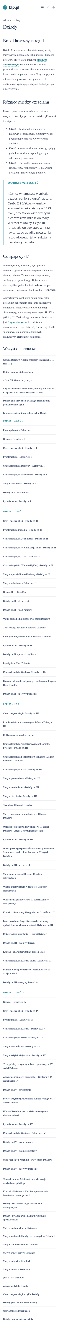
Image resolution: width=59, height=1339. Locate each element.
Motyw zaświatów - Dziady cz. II (19, 583)
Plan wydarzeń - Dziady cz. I (18, 430)
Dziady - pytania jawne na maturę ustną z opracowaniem (24, 1217)
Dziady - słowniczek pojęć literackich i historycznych (22, 1205)
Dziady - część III (13, 704)
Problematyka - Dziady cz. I (17, 456)
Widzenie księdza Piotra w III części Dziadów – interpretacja (27, 901)
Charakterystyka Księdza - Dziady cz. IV (24, 1028)
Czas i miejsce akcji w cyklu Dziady (21, 1294)
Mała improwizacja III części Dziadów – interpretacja (23, 876)
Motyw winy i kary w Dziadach (19, 1252)
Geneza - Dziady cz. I (14, 439)
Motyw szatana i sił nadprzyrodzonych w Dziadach (29, 1236)
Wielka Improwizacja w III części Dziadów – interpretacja (26, 888)
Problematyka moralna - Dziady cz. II (22, 529)
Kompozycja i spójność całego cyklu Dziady (25, 413)
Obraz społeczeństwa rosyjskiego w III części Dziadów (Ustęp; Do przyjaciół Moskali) (26, 828)
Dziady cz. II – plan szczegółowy (19, 654)
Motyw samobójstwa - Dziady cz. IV (21, 1046)
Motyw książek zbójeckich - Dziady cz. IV (24, 1055)
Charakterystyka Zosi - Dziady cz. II (22, 556)
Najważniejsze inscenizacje (16, 1310)
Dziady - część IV (13, 992)
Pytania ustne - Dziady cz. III (18, 839)
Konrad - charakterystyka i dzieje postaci (24, 951)
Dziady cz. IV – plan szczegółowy (20, 1150)
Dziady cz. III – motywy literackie (20, 982)
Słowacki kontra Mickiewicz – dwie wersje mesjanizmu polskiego (24, 1181)
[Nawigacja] (42, 7)
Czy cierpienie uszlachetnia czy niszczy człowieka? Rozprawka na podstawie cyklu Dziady (28, 390)
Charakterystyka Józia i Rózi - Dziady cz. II (25, 538)
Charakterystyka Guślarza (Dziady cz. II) (24, 672)
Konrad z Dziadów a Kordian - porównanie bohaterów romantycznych (25, 1193)
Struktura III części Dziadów (18, 805)
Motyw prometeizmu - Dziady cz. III (21, 778)
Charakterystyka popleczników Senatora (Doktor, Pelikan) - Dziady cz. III (28, 758)
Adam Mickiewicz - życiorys (17, 380)
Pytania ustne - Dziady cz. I (17, 501)
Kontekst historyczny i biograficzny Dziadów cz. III (29, 912)
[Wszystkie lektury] (48, 7)
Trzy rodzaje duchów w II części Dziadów (24, 627)
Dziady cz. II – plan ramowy (17, 609)
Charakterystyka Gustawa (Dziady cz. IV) (24, 1133)
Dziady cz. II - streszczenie (16, 601)
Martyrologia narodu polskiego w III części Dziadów (25, 816)
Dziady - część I (13, 420)
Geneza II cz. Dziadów (14, 592)
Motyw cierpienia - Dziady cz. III (20, 796)
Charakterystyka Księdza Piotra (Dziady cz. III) (27, 960)
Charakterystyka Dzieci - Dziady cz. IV (23, 1037)
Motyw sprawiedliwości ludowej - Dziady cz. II (26, 574)
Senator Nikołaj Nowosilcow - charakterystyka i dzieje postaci (27, 971)
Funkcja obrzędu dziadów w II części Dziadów (27, 636)
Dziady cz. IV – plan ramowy (18, 1142)
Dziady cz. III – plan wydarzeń (19, 942)
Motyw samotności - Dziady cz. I (19, 483)
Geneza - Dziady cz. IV (14, 1002)
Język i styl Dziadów (13, 1277)
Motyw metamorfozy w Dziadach (20, 1228)
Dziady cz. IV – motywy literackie (20, 1168)
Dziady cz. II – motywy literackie (20, 693)
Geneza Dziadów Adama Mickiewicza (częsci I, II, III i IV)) (28, 361)
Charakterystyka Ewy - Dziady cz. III (22, 769)
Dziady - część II (13, 511)
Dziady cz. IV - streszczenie (17, 1089)
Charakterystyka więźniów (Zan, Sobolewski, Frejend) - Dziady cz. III (26, 745)
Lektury (7, 20)
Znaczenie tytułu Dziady (15, 1286)
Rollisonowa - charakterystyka (18, 735)
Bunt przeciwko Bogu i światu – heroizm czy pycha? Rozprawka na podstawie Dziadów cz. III (28, 923)
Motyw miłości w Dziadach (17, 1261)
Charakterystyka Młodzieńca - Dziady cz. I (25, 474)
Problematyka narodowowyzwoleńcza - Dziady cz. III (28, 724)
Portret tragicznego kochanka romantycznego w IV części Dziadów (29, 1100)
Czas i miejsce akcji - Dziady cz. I (20, 448)
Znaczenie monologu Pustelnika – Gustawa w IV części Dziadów (28, 1078)
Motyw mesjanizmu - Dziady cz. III (21, 787)
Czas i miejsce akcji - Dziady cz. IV (21, 1010)
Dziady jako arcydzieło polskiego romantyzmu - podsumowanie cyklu (27, 402)
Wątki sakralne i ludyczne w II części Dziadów (26, 618)
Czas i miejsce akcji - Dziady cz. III (21, 713)
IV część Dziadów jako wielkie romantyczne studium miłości (25, 1113)
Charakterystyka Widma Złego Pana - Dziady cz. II (29, 547)
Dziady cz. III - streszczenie (17, 865)
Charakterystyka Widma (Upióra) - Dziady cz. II (28, 565)
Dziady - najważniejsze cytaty (18, 1319)
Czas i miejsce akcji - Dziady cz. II (20, 520)
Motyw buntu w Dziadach (16, 1269)
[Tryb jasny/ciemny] (53, 7)
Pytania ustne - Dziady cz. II (17, 645)
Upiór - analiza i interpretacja (18, 372)
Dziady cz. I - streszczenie (16, 492)
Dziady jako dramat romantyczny (20, 1302)
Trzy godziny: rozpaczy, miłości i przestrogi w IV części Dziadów (28, 1066)
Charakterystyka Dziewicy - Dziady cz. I (23, 465)
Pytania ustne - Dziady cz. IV (18, 1124)
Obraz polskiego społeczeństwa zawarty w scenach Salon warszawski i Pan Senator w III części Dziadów (28, 852)
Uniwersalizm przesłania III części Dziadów (25, 934)
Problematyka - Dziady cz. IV (18, 1019)
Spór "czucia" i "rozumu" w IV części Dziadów (27, 1159)
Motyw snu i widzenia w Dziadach (20, 1244)
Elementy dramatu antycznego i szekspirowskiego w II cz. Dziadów (29, 683)
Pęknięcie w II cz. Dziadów (17, 663)
